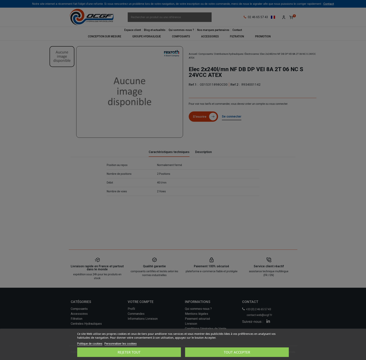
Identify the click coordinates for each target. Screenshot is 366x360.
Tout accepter (237, 352)
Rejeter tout (129, 352)
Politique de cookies (89, 343)
